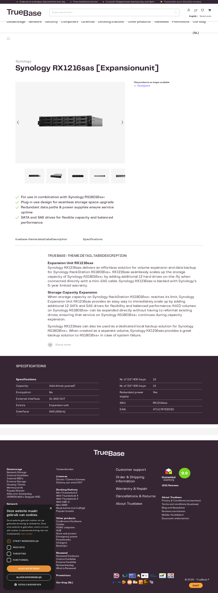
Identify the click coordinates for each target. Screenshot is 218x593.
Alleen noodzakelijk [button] (29, 577)
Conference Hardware (69, 521)
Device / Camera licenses (70, 479)
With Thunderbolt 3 (67, 499)
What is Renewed (66, 568)
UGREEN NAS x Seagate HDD (23, 497)
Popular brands (65, 511)
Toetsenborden (65, 469)
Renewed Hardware (67, 556)
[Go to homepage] (23, 12)
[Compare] (196, 10)
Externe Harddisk (66, 562)
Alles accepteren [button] (28, 568)
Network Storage (16, 472)
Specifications (93, 239)
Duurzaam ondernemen (175, 518)
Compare (143, 86)
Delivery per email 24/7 (69, 482)
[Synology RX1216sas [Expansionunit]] (70, 123)
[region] (70, 132)
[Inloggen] (188, 10)
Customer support (131, 469)
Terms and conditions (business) (180, 504)
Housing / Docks (16, 484)
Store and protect (66, 533)
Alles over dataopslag (19, 494)
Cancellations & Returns (135, 496)
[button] (29, 584)
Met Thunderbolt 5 (66, 493)
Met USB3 (61, 505)
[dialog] (28, 547)
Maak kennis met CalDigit (70, 508)
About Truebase (129, 503)
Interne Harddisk (66, 559)
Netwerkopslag (65, 565)
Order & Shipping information (130, 479)
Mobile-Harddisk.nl (172, 515)
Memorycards (15, 488)
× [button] (50, 508)
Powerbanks (63, 540)
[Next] (122, 122)
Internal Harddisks (17, 475)
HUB (58, 530)
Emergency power (66, 537)
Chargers (61, 543)
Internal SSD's (15, 478)
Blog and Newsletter (173, 508)
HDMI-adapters (65, 527)
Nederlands (205, 16)
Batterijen (61, 546)
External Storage (16, 481)
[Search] (175, 12)
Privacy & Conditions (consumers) (181, 500)
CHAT (195, 585)
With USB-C (63, 502)
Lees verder (27, 533)
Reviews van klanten (173, 511)
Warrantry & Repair (131, 488)
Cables (60, 524)
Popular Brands (15, 491)
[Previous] (17, 122)
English (193, 16)
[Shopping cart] (209, 10)
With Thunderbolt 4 (67, 496)
